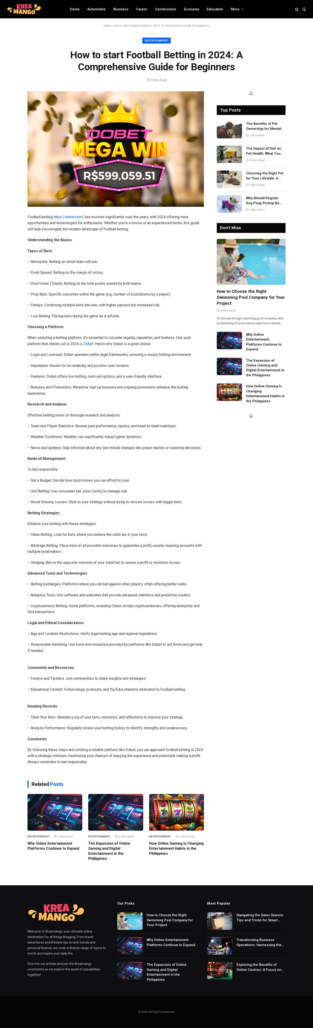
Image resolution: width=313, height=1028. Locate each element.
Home (75, 9)
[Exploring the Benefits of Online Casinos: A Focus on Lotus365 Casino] (219, 970)
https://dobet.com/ (69, 217)
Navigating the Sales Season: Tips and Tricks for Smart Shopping (260, 918)
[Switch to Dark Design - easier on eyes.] (304, 9)
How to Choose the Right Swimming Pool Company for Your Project (251, 297)
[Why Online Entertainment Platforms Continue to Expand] (54, 812)
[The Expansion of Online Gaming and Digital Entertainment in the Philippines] (115, 812)
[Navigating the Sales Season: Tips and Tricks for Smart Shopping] (219, 921)
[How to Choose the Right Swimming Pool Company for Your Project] (251, 262)
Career (141, 9)
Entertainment (156, 40)
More (235, 9)
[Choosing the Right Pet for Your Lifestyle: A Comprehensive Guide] (229, 179)
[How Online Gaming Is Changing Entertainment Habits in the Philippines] (176, 812)
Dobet (88, 344)
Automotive (96, 9)
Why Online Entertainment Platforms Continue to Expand (53, 846)
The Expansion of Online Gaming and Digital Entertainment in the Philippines (109, 850)
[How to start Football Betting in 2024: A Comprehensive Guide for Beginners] (115, 149)
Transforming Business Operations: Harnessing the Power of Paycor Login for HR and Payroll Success (260, 942)
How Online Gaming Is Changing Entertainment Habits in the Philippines (176, 848)
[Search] (296, 9)
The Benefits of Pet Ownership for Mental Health (263, 126)
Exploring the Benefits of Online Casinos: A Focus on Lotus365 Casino (258, 967)
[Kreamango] (24, 9)
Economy (191, 9)
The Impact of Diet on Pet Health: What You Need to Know (263, 151)
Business (120, 9)
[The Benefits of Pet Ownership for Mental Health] (229, 129)
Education (215, 9)
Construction (165, 9)
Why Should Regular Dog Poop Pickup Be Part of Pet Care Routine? (262, 201)
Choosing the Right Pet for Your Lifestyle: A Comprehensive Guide (264, 176)
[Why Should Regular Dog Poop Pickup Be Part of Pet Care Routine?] (229, 204)
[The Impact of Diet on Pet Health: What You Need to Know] (229, 154)
